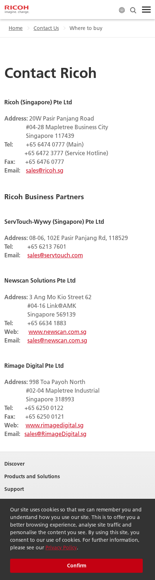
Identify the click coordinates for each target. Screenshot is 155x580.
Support (14, 489)
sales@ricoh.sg (44, 170)
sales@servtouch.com (55, 255)
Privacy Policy (61, 547)
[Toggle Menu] (146, 9)
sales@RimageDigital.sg (56, 433)
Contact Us (46, 28)
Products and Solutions (32, 477)
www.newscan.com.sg (57, 331)
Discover (14, 464)
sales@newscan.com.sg (57, 340)
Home (16, 28)
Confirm (76, 565)
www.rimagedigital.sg (55, 425)
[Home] (17, 9)
